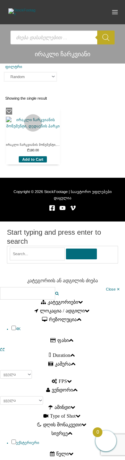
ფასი (63, 340)
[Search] (106, 37)
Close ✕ (113, 289)
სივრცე (59, 433)
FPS (63, 381)
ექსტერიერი (27, 443)
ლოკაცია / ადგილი (62, 310)
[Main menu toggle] (115, 12)
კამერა (63, 364)
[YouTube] (62, 208)
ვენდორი (62, 390)
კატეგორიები (63, 302)
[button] (9, 111)
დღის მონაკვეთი (62, 424)
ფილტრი (13, 67)
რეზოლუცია (63, 319)
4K (18, 329)
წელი (62, 454)
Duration (61, 355)
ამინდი (62, 407)
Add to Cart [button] (32, 159)
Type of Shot (63, 416)
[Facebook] (52, 208)
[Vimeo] (73, 208)
